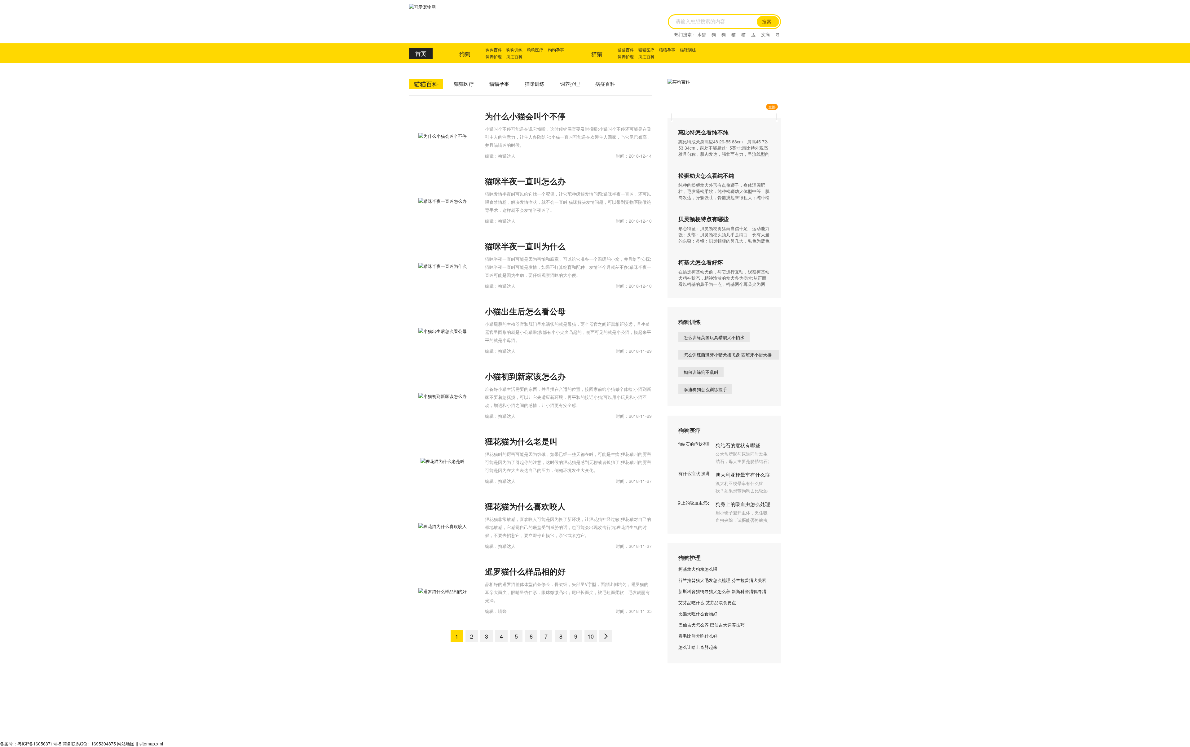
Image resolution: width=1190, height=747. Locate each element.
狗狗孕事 (556, 50)
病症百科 (514, 56)
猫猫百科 (626, 50)
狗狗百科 (494, 50)
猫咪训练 (688, 50)
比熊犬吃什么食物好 (697, 613)
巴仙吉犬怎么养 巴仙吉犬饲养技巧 (711, 625)
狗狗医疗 (535, 50)
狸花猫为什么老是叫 (521, 441)
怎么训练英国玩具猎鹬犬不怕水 (714, 337)
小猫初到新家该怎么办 (525, 376)
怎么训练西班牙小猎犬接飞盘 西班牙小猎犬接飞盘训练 (728, 356)
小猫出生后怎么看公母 (525, 311)
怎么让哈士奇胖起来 (697, 647)
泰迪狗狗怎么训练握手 (705, 389)
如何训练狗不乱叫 (701, 372)
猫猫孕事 (667, 50)
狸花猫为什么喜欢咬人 (525, 506)
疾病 (765, 34)
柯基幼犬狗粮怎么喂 (697, 569)
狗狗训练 (514, 50)
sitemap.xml (151, 743)
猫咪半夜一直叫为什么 (525, 246)
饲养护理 (494, 56)
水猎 (701, 34)
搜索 (766, 21)
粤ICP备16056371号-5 (39, 743)
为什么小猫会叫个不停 (525, 116)
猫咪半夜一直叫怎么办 (525, 181)
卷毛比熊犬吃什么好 (697, 636)
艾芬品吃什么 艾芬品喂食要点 (707, 602)
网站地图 (125, 743)
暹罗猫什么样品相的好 (525, 571)
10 (591, 636)
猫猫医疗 (646, 50)
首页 (420, 53)
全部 (772, 106)
